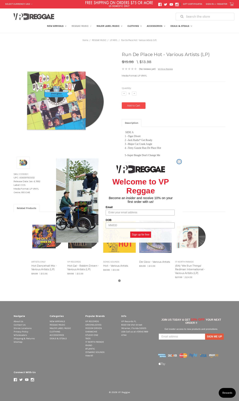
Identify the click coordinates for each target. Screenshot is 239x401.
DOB (109, 220)
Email (109, 207)
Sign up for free (140, 234)
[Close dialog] (179, 161)
